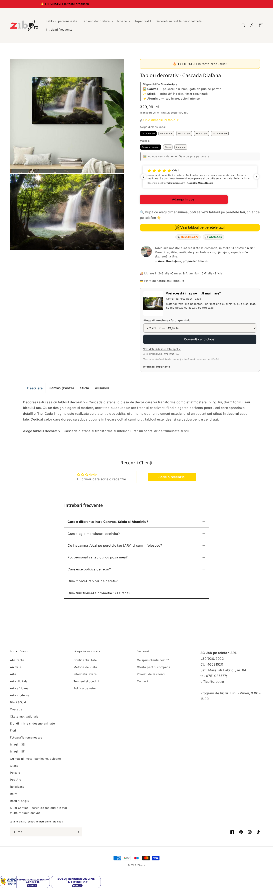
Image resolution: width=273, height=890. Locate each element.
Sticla (168, 147)
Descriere (35, 388)
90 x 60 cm (166, 133)
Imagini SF (17, 751)
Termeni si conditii (86, 681)
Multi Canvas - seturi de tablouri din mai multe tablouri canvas (38, 810)
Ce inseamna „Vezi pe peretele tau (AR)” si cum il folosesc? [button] (115, 545)
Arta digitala (19, 681)
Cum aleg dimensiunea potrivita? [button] (94, 534)
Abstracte (17, 660)
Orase (14, 765)
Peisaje (15, 772)
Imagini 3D (17, 744)
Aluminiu (181, 147)
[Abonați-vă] (77, 831)
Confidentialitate (85, 660)
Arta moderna (19, 695)
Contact (142, 681)
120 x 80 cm (148, 133)
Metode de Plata (85, 667)
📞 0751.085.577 (187, 236)
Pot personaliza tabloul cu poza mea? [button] (98, 557)
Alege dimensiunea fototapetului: (166, 320)
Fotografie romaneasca (26, 737)
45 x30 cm (201, 133)
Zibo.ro (141, 865)
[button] (97, 21)
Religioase (17, 786)
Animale (15, 667)
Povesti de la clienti (151, 674)
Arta (13, 674)
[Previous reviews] (143, 176)
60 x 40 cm (184, 133)
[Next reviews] (256, 176)
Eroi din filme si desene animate (32, 723)
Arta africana (19, 688)
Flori (13, 730)
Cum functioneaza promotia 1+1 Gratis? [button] (99, 593)
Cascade (16, 709)
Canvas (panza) (150, 147)
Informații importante (156, 366)
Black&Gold (18, 702)
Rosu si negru (19, 800)
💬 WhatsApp (213, 236)
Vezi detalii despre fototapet (162, 349)
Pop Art (15, 779)
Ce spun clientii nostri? (153, 660)
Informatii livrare (85, 674)
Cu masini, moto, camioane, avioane (35, 758)
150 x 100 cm (219, 133)
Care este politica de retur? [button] (89, 569)
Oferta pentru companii (153, 667)
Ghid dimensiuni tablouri (161, 120)
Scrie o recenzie (171, 477)
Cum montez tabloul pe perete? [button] (93, 581)
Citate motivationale (24, 716)
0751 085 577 (172, 353)
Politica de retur (85, 688)
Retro (14, 793)
